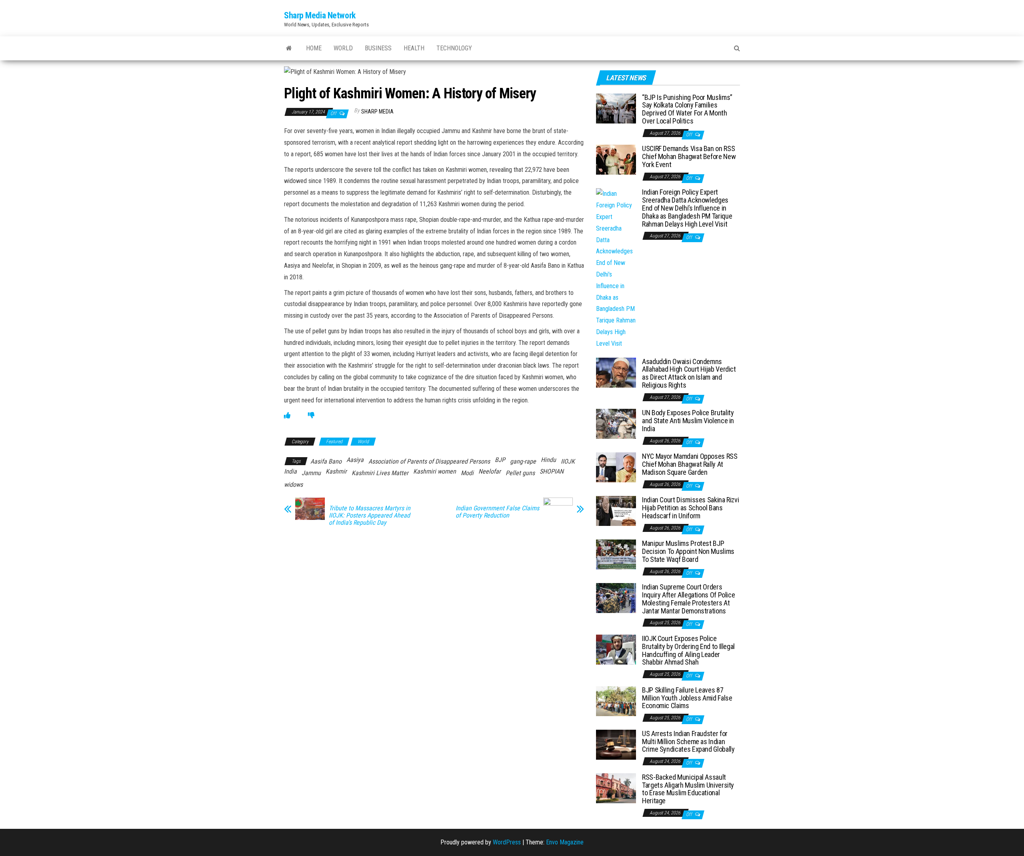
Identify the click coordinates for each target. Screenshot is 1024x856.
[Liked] (287, 415)
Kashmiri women (434, 471)
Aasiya (355, 460)
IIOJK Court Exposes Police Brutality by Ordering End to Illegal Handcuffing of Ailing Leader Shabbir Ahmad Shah (688, 650)
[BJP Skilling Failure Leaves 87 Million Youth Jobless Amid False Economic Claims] (616, 701)
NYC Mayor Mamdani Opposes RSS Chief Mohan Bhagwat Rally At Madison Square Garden (690, 464)
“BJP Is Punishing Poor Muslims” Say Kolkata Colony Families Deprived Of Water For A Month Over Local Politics (687, 109)
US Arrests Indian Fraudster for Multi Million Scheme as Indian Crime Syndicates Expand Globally (688, 741)
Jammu (311, 473)
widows (293, 484)
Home (314, 48)
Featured (334, 441)
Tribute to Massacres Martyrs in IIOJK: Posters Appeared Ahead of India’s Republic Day (369, 515)
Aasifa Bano (326, 461)
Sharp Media (377, 111)
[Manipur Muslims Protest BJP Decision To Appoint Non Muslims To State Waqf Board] (616, 554)
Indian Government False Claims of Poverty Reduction (497, 512)
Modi (467, 473)
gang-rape (523, 461)
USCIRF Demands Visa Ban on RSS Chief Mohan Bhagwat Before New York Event (689, 156)
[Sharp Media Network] (289, 48)
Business (378, 48)
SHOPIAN (552, 471)
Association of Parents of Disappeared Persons (429, 461)
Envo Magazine (565, 842)
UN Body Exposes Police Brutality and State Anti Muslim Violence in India (688, 420)
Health (414, 48)
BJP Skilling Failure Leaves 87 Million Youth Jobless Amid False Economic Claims (687, 698)
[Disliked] (311, 415)
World (343, 48)
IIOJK (568, 461)
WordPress (507, 842)
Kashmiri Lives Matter (380, 473)
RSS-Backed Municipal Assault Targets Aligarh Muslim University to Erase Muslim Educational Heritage (688, 789)
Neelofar (489, 471)
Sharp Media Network (320, 15)
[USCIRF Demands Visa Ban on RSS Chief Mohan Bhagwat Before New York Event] (616, 159)
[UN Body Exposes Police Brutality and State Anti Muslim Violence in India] (616, 423)
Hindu (548, 460)
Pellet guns (520, 473)
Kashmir (336, 471)
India (290, 471)
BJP (500, 460)
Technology (454, 48)
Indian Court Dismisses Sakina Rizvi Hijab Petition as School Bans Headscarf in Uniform (690, 508)
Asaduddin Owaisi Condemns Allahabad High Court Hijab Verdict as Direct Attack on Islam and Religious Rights (689, 373)
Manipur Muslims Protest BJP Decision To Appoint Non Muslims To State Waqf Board (688, 551)
